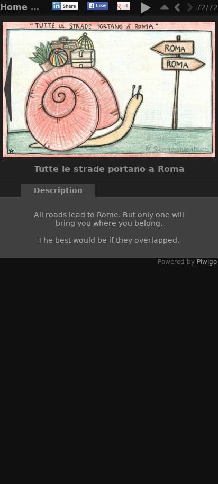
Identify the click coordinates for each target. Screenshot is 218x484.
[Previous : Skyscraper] (177, 7)
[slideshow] (146, 9)
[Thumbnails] (164, 7)
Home (14, 7)
